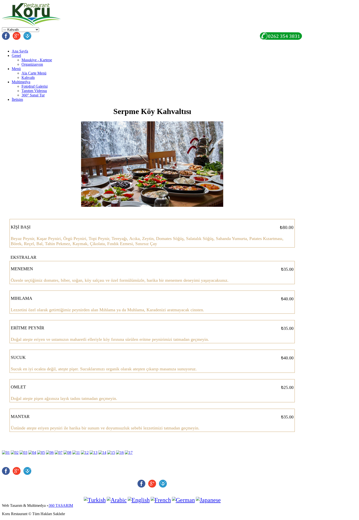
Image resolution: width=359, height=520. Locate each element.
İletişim (17, 99)
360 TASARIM (61, 505)
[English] (139, 500)
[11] (76, 452)
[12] (85, 452)
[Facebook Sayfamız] (6, 38)
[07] (59, 452)
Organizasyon (32, 64)
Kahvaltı (28, 77)
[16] (120, 452)
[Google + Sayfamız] (17, 38)
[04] (32, 452)
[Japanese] (208, 500)
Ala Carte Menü (33, 73)
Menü (16, 69)
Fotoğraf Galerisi (34, 86)
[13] (93, 452)
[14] (102, 452)
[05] (41, 452)
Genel (16, 55)
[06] (50, 452)
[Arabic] (117, 500)
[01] (6, 452)
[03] (23, 452)
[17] (129, 452)
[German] (183, 500)
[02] (15, 452)
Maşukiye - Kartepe (36, 60)
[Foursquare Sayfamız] (27, 38)
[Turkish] (95, 500)
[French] (161, 500)
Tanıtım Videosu (34, 91)
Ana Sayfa (20, 51)
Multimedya (21, 82)
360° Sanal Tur (33, 95)
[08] (67, 452)
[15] (111, 452)
